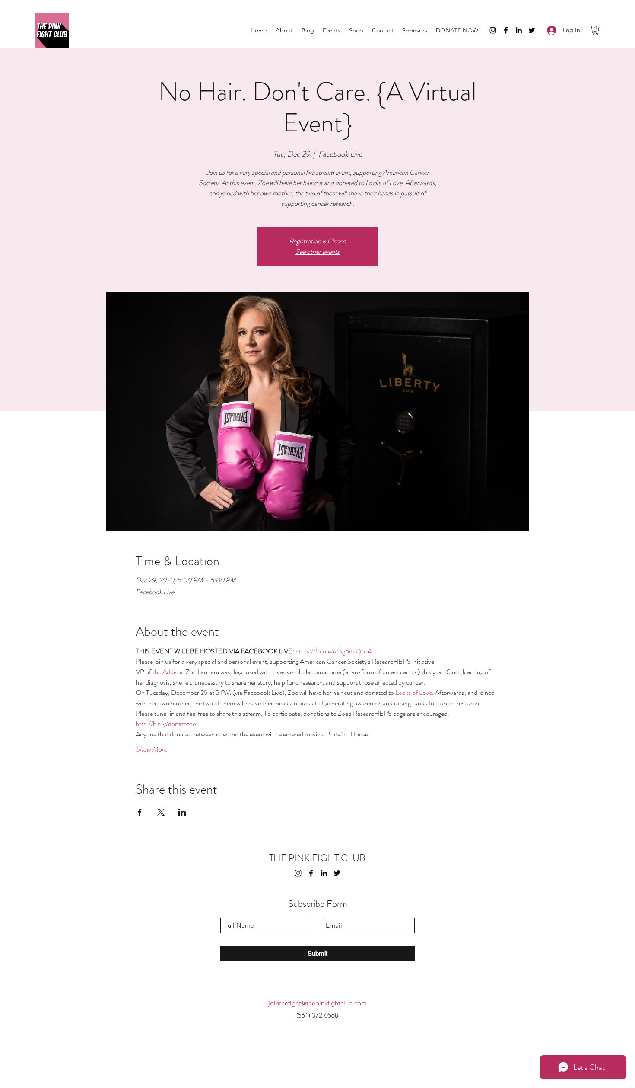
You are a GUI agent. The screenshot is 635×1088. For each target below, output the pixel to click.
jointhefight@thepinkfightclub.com (317, 1003)
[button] (595, 30)
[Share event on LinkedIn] (182, 812)
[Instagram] (493, 30)
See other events (317, 251)
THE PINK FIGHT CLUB (317, 857)
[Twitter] (531, 30)
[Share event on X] (161, 812)
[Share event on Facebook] (140, 812)
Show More (151, 749)
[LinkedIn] (518, 30)
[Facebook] (506, 30)
